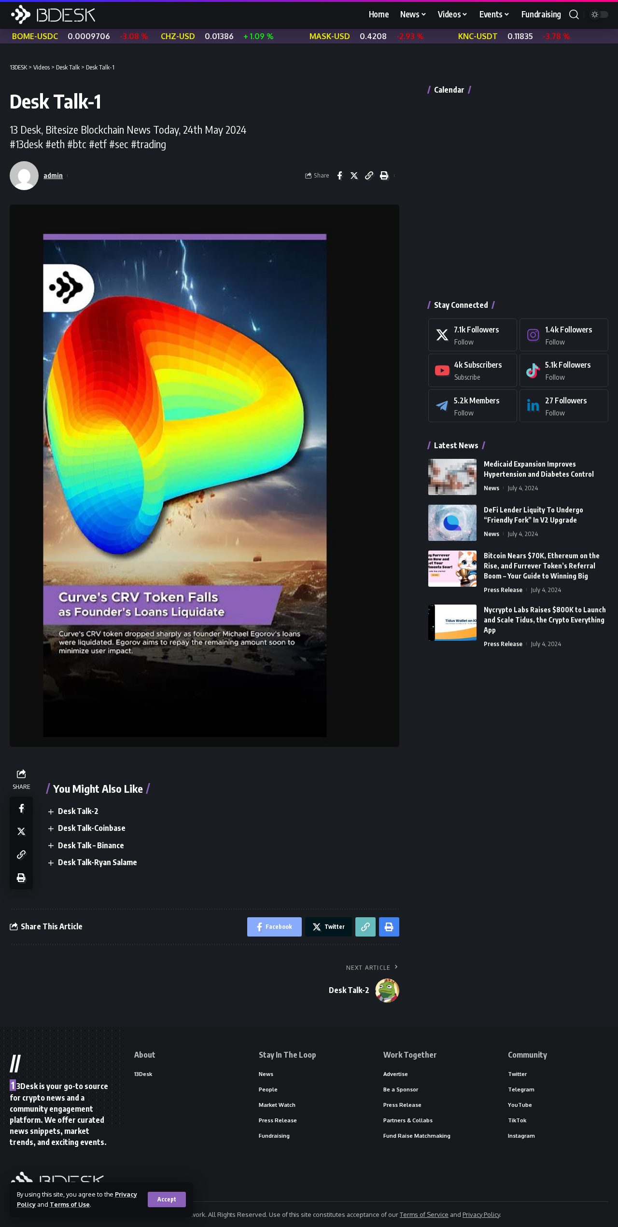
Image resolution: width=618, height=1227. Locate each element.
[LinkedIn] (564, 406)
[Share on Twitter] (354, 175)
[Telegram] (472, 406)
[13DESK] (53, 14)
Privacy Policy (481, 1214)
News (491, 488)
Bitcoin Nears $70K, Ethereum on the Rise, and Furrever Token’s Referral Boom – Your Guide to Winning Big (542, 565)
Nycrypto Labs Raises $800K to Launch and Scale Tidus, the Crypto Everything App (545, 620)
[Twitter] (472, 335)
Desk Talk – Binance (91, 845)
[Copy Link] (369, 175)
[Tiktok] (564, 370)
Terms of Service (424, 1214)
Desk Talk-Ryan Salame (97, 862)
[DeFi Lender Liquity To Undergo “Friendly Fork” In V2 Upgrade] (452, 523)
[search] (574, 14)
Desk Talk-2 (78, 811)
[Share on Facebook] (339, 175)
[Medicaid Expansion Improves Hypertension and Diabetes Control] (452, 477)
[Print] (384, 175)
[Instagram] (564, 335)
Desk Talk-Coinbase (92, 828)
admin (53, 175)
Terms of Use (70, 1204)
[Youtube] (472, 370)
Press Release (503, 589)
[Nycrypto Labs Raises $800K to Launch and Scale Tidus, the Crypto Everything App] (452, 623)
